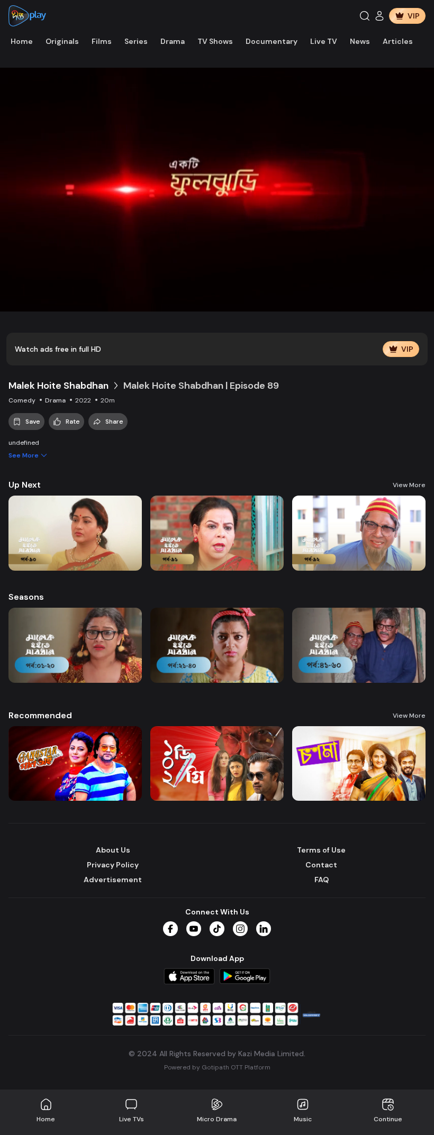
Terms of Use (321, 850)
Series (136, 41)
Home (22, 41)
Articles (398, 41)
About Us (113, 850)
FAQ (321, 879)
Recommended (40, 715)
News (360, 41)
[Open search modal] (364, 16)
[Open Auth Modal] (379, 16)
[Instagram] (240, 928)
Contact (321, 864)
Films (102, 41)
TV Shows (215, 41)
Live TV (323, 41)
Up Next (24, 484)
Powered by (217, 1067)
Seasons (26, 596)
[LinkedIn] (263, 928)
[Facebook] (170, 928)
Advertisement (113, 879)
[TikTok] (217, 928)
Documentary (271, 41)
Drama (172, 41)
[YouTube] (193, 928)
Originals (62, 41)
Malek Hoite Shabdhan (58, 385)
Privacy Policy (113, 864)
